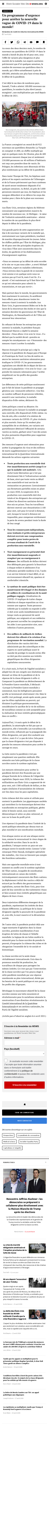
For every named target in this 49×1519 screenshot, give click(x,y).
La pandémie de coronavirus (28, 1135)
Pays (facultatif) (11, 1049)
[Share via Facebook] (5, 42)
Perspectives (8, 1135)
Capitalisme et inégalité (12, 1148)
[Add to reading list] (44, 42)
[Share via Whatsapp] (18, 42)
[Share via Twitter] (12, 42)
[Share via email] (31, 42)
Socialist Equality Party (29, 1142)
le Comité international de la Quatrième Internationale (24, 1003)
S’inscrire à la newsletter (25, 1085)
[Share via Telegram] (24, 42)
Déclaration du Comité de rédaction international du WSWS (23, 32)
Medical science (9, 1142)
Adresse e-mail (11, 1038)
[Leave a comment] (37, 42)
